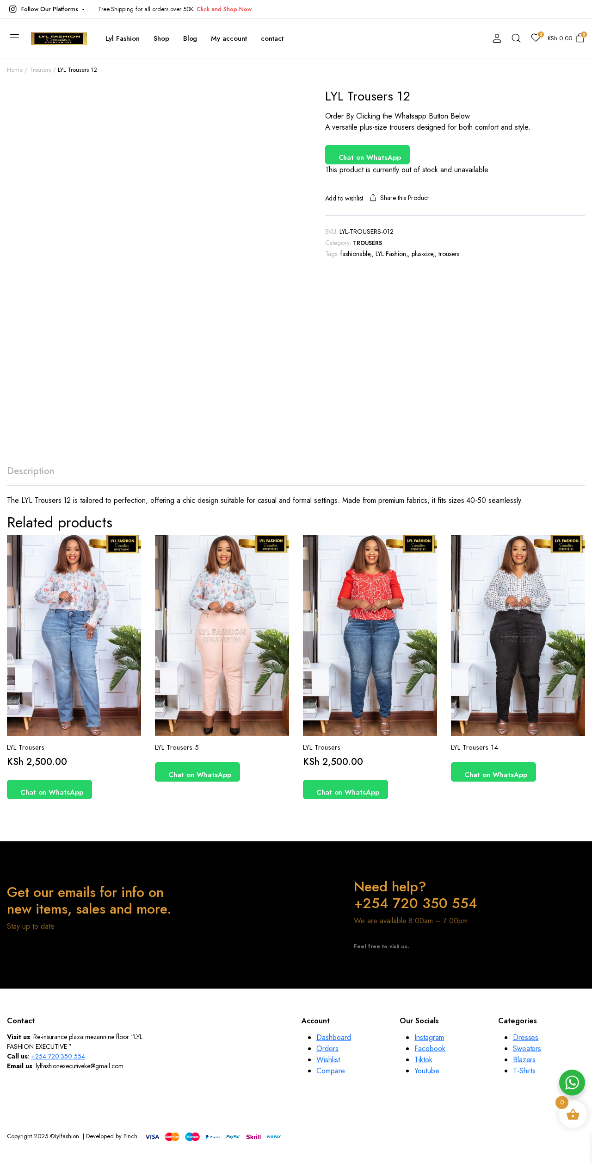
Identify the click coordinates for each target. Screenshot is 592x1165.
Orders (327, 1048)
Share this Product (404, 197)
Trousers (40, 69)
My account (229, 38)
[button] (46, 9)
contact (272, 38)
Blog (190, 38)
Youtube (426, 1070)
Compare (133, 586)
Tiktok (423, 1059)
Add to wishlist (344, 198)
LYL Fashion (391, 253)
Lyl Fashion (122, 38)
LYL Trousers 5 (177, 747)
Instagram (429, 1037)
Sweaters (527, 1048)
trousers (448, 253)
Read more (277, 606)
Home (15, 69)
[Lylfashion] (59, 38)
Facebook (429, 1048)
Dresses (526, 1037)
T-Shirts (524, 1070)
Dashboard (333, 1037)
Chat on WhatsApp (370, 157)
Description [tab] (31, 471)
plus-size (422, 253)
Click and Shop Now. (224, 9)
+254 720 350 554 (58, 1056)
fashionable (355, 253)
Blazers (524, 1059)
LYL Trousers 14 (474, 747)
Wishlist (328, 1059)
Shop (161, 38)
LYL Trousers (25, 747)
